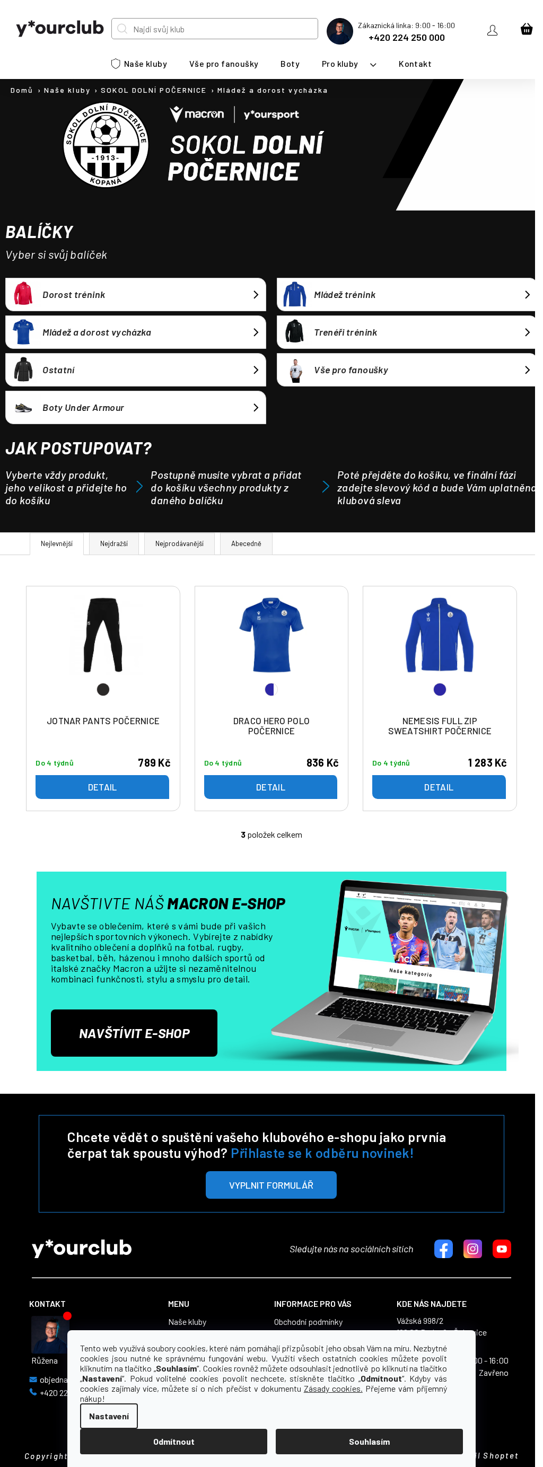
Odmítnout (174, 1441)
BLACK (103, 689)
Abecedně (246, 543)
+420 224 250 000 (407, 37)
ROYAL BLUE (440, 689)
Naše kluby (187, 1322)
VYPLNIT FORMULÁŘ (271, 1185)
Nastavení (109, 1416)
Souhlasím (369, 1441)
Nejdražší (114, 543)
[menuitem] (139, 63)
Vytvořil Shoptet (482, 1455)
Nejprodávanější (179, 543)
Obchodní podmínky (308, 1322)
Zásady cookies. (333, 1388)
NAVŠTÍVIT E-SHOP (134, 1033)
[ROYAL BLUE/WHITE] (271, 652)
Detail (102, 786)
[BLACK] (103, 652)
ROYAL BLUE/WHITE (271, 689)
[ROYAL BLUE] (440, 652)
